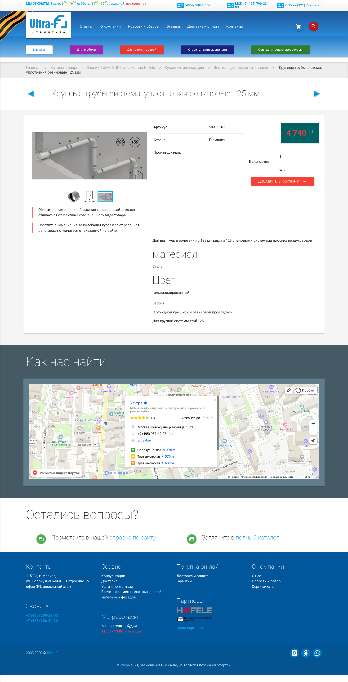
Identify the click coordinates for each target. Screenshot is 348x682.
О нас (256, 576)
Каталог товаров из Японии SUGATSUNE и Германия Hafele (102, 67)
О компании (110, 26)
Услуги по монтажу (117, 586)
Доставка (109, 581)
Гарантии (184, 581)
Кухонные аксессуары (184, 67)
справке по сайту (132, 537)
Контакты (234, 26)
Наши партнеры (190, 628)
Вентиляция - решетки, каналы (241, 67)
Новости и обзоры (143, 26)
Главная (86, 26)
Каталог (39, 49)
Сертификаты (263, 586)
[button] (143, 125)
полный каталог (257, 537)
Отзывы (173, 26)
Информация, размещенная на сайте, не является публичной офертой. (174, 665)
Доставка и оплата (203, 26)
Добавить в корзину (282, 181)
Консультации (113, 576)
